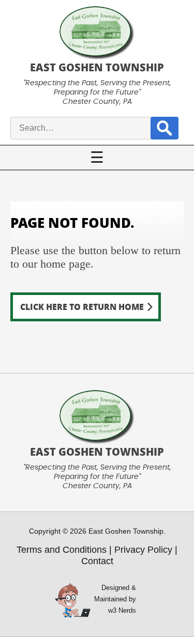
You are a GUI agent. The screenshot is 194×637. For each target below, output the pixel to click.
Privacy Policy (143, 550)
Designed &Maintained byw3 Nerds (115, 599)
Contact (97, 561)
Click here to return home (82, 307)
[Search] (164, 128)
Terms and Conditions (62, 550)
